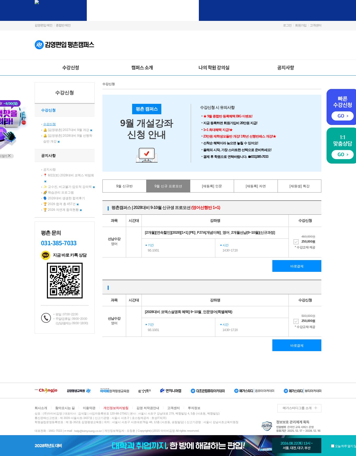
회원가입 (300, 25)
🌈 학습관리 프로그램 (58, 192)
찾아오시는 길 (65, 408)
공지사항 (285, 67)
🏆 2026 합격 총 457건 (59, 204)
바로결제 (296, 266)
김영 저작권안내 (148, 408)
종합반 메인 (63, 25)
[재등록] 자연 (256, 186)
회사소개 (41, 408)
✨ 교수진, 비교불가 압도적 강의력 (67, 187)
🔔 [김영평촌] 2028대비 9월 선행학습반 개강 (67, 138)
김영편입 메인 (43, 25)
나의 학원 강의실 (214, 67)
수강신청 (70, 67)
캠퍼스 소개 (142, 67)
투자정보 (194, 408)
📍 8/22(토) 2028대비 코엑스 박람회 (68, 175)
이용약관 (89, 408)
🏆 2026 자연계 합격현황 (61, 210)
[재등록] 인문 (212, 186)
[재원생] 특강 (300, 186)
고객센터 (315, 25)
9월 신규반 (124, 186)
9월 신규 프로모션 (168, 186)
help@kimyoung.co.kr (88, 431)
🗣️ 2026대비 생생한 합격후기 (64, 198)
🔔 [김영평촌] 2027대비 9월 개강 (66, 130)
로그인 (287, 25)
